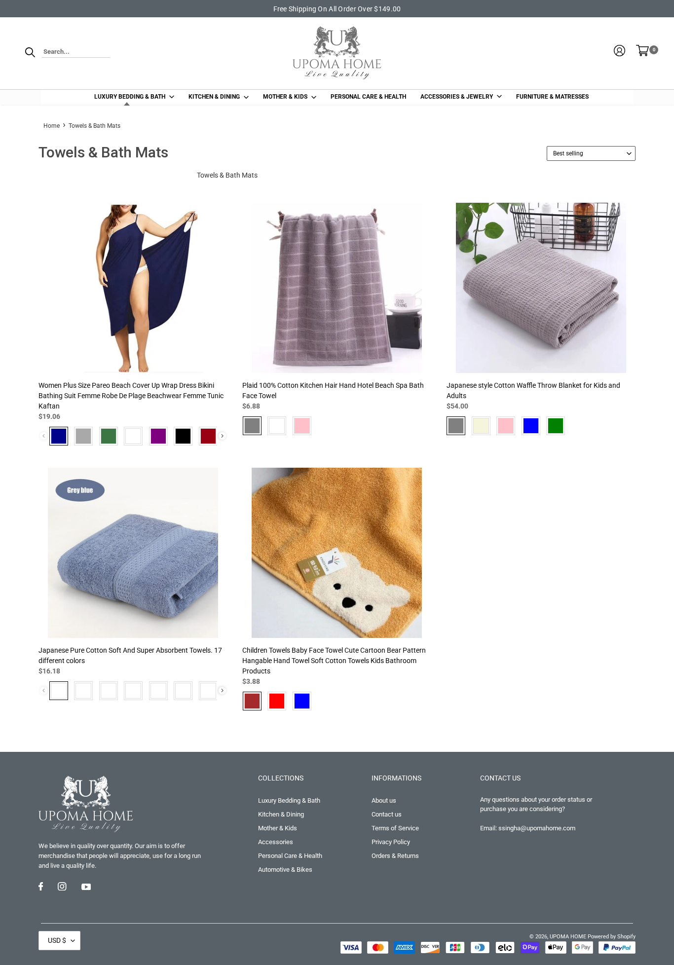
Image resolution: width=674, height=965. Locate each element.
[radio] (58, 436)
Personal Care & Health (290, 855)
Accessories (275, 842)
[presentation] (222, 436)
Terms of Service (395, 828)
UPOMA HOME (568, 936)
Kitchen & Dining (281, 814)
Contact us (387, 814)
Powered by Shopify (612, 936)
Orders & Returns (395, 855)
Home (51, 125)
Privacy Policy (391, 842)
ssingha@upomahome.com (536, 828)
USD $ (57, 940)
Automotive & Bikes (285, 869)
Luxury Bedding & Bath (289, 800)
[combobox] (76, 52)
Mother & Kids (277, 828)
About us (384, 800)
